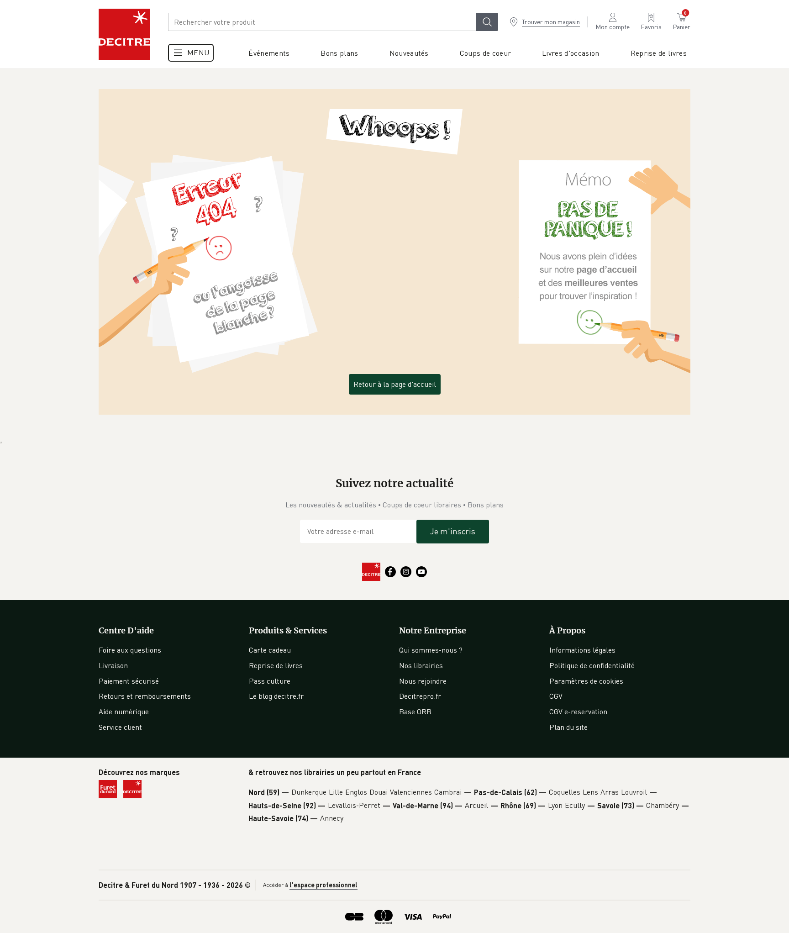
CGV (556, 696)
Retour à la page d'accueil (394, 384)
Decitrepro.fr (420, 696)
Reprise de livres (276, 665)
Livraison (113, 665)
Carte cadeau (270, 649)
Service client (120, 727)
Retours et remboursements (145, 696)
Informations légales (582, 649)
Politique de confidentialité (592, 665)
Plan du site (568, 727)
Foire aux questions (130, 649)
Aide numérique (124, 711)
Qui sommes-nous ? (431, 649)
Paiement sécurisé (129, 680)
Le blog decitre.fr (276, 696)
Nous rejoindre (423, 680)
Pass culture (269, 680)
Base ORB (415, 711)
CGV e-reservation (578, 711)
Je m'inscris (452, 531)
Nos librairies (421, 665)
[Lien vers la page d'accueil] (124, 34)
